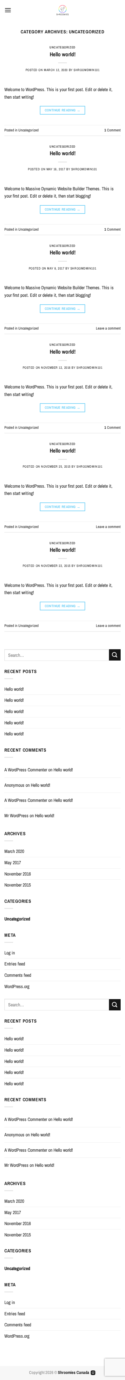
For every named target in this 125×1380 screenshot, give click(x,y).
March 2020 (14, 851)
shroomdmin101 (86, 70)
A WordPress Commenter (25, 769)
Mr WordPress (16, 815)
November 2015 (17, 885)
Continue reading (63, 110)
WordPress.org (16, 986)
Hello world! (63, 54)
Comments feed (17, 975)
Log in (9, 952)
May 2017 (12, 862)
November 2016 (17, 874)
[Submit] (115, 655)
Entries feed (14, 964)
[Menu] (7, 10)
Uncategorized (62, 47)
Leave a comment (108, 328)
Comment (112, 130)
